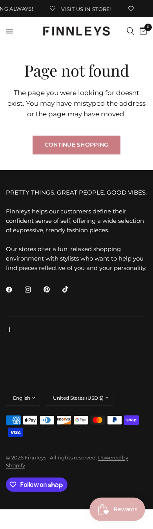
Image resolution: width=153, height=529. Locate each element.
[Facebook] (14, 289)
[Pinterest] (52, 289)
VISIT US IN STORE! (85, 9)
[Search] (130, 31)
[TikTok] (71, 289)
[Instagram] (33, 289)
